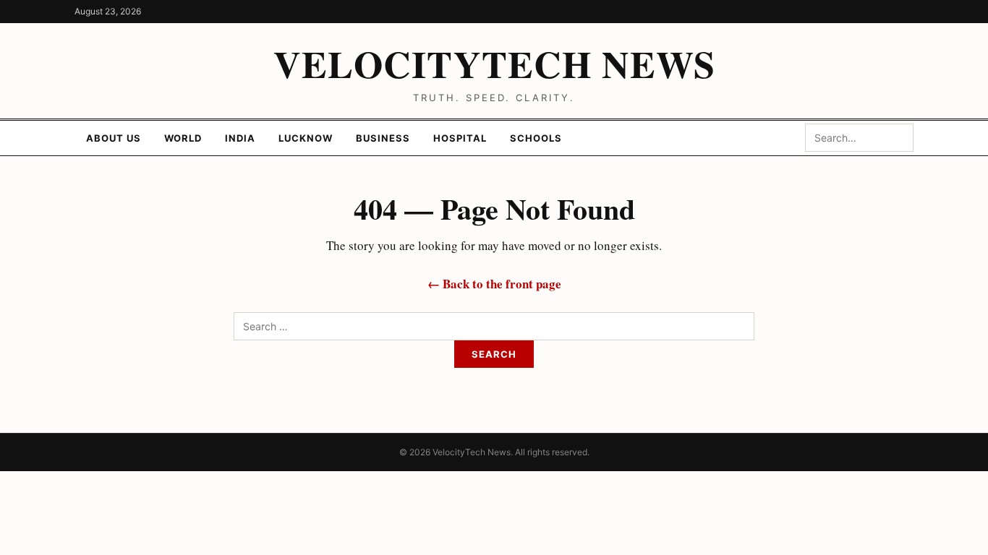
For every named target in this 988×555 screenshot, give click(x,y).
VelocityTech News (494, 63)
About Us (113, 138)
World (183, 138)
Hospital (460, 138)
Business (383, 138)
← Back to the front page (494, 284)
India (240, 138)
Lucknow (305, 138)
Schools (536, 138)
